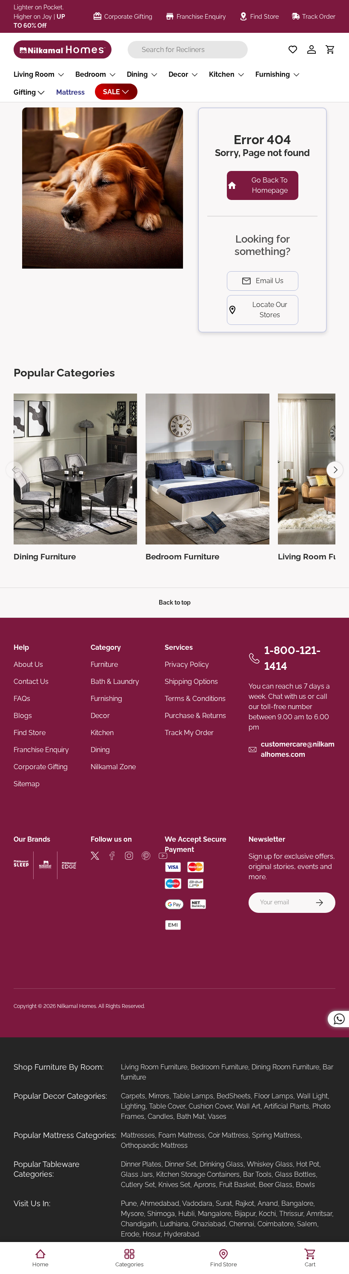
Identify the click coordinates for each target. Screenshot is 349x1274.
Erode (130, 1234)
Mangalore (214, 1214)
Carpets (133, 1096)
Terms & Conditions (195, 699)
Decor (100, 716)
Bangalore (297, 1203)
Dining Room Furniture (285, 1067)
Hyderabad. (182, 1234)
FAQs (22, 699)
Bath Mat (191, 1116)
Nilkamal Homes (76, 1006)
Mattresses (138, 1135)
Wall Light (312, 1096)
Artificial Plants (286, 1106)
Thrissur (291, 1214)
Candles (160, 1116)
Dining (100, 750)
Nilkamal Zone (113, 767)
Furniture (104, 664)
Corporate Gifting (41, 767)
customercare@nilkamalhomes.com (298, 749)
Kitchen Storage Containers (198, 1174)
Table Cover (167, 1106)
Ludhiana (174, 1224)
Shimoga (161, 1214)
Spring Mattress (276, 1135)
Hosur (151, 1234)
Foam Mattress (181, 1135)
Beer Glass (275, 1185)
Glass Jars (137, 1174)
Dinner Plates (141, 1164)
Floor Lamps (273, 1096)
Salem (307, 1224)
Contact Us (31, 682)
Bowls (305, 1185)
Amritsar (319, 1214)
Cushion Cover (210, 1106)
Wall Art (248, 1106)
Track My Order (189, 733)
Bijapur (245, 1214)
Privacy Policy (187, 664)
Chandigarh (139, 1224)
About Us (28, 664)
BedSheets (234, 1096)
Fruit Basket (237, 1185)
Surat (224, 1203)
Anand (267, 1203)
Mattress (70, 92)
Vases (217, 1116)
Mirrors (159, 1096)
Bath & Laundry (115, 682)
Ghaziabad (209, 1224)
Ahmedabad (159, 1203)
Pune (129, 1203)
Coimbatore (275, 1224)
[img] (95, 857)
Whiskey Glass (270, 1164)
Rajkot (244, 1203)
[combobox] (188, 49)
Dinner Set (180, 1164)
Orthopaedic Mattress (154, 1145)
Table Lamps (193, 1096)
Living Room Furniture (154, 1067)
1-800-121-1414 (292, 658)
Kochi (267, 1214)
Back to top (175, 602)
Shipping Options (191, 682)
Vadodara (197, 1203)
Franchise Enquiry (41, 750)
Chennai (241, 1224)
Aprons (205, 1185)
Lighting (133, 1106)
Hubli (186, 1214)
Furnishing (106, 699)
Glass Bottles (295, 1174)
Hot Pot (307, 1164)
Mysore (132, 1214)
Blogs (23, 716)
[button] (330, 49)
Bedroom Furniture (219, 1067)
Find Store (30, 733)
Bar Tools (257, 1174)
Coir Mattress (228, 1135)
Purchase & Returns (195, 716)
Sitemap (27, 784)
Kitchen (102, 733)
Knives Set (174, 1185)
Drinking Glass (221, 1164)
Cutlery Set (138, 1185)
